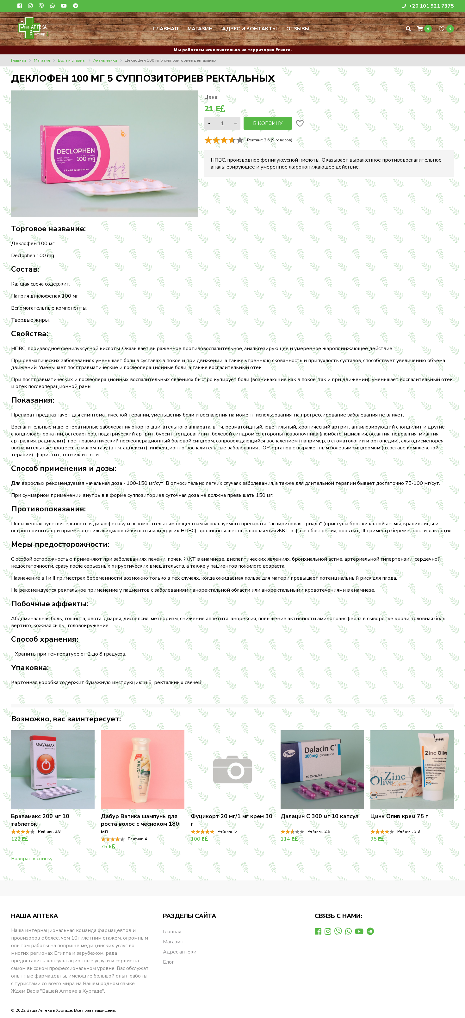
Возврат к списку (32, 858)
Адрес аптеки (179, 951)
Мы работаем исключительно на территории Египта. (233, 50)
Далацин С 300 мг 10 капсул (319, 816)
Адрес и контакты (249, 28)
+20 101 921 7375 (431, 6)
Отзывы (297, 28)
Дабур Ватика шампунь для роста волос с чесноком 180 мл (140, 823)
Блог (168, 962)
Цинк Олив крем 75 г (399, 816)
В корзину (267, 123)
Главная (165, 28)
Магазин (200, 28)
